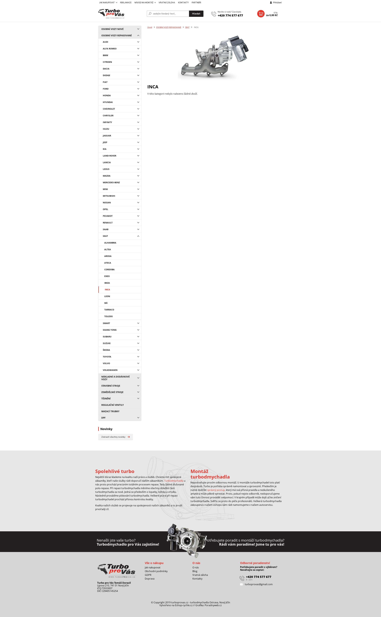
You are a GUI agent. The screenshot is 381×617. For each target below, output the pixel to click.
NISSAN (107, 202)
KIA (104, 149)
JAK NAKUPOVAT (107, 2)
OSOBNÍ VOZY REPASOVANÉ (116, 35)
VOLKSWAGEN (110, 370)
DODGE (106, 75)
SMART (106, 323)
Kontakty (197, 578)
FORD (105, 88)
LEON (107, 296)
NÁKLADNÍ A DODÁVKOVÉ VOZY (115, 378)
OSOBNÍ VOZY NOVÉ (112, 29)
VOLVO (106, 363)
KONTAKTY (183, 2)
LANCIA (107, 162)
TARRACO (109, 309)
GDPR (148, 575)
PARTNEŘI (196, 2)
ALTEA (107, 249)
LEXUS (106, 169)
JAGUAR (107, 135)
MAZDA (106, 175)
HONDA (107, 95)
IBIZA (107, 282)
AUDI (105, 41)
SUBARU (107, 336)
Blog (194, 571)
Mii (105, 303)
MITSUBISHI (109, 195)
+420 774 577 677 (230, 15)
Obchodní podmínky (156, 571)
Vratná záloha (200, 575)
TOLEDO (108, 316)
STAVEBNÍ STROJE (110, 385)
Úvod (149, 27)
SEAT (105, 236)
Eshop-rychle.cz (183, 605)
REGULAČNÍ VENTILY (112, 404)
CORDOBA (109, 269)
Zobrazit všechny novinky (113, 437)
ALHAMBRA (110, 242)
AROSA (107, 256)
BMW (105, 55)
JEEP (105, 142)
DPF (103, 417)
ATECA (107, 262)
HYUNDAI (108, 102)
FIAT (105, 82)
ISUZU (106, 128)
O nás (195, 567)
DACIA (106, 68)
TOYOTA (107, 356)
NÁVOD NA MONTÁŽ (144, 2)
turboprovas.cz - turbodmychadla (190, 602)
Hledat (196, 13)
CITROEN (107, 62)
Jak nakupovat (152, 567)
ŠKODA (106, 350)
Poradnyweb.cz (213, 605)
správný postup (216, 490)
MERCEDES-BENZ (111, 182)
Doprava (149, 578)
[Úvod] (121, 13)
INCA (107, 289)
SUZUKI (107, 343)
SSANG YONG (110, 329)
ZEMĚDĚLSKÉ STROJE (112, 392)
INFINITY (107, 122)
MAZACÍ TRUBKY (110, 411)
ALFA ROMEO (110, 48)
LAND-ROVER (109, 155)
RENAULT (108, 222)
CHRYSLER (108, 115)
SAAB (105, 229)
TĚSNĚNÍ (106, 398)
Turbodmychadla (173, 480)
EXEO (107, 276)
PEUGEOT (108, 215)
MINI (105, 189)
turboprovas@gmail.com (258, 584)
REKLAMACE (125, 2)
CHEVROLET (109, 108)
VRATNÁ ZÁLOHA (167, 2)
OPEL (105, 209)
